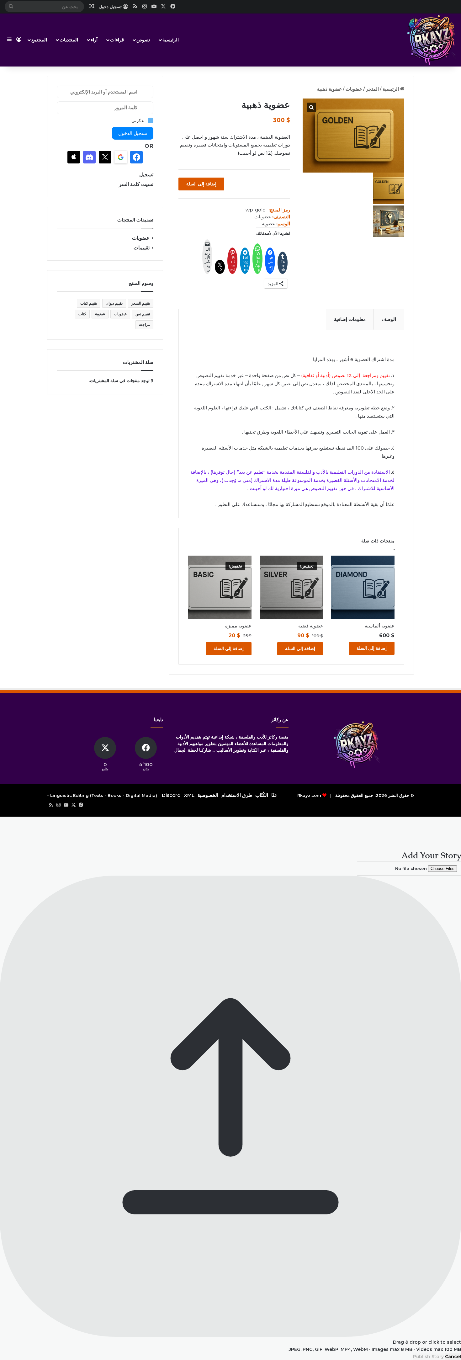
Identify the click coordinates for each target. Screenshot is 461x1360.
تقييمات (142, 248)
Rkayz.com (309, 795)
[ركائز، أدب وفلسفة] (431, 40)
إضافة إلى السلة (201, 184)
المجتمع (39, 40)
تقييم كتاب (88, 303)
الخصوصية (208, 795)
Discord (171, 795)
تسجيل (146, 175)
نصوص (143, 40)
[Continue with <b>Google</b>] (120, 157)
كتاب (82, 314)
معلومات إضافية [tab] (350, 319)
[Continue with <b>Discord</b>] (89, 157)
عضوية (268, 224)
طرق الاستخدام (236, 795)
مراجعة (144, 324)
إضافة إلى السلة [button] (372, 648)
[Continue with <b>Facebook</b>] (136, 157)
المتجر (372, 89)
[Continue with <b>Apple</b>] (73, 157)
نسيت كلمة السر (136, 184)
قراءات (117, 40)
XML (189, 795)
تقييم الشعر (140, 303)
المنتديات (69, 40)
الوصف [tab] (389, 319)
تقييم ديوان (114, 303)
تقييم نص (142, 314)
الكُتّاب (261, 795)
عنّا (274, 795)
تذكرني (138, 120)
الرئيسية (170, 40)
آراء (94, 40)
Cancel (453, 1356)
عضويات (354, 89)
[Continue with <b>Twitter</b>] (105, 157)
